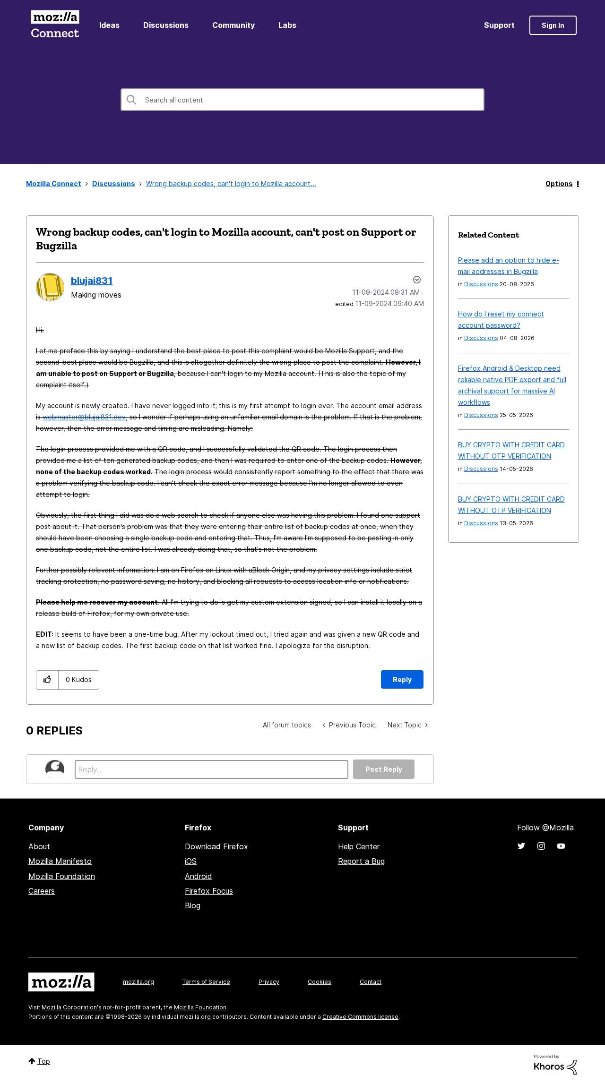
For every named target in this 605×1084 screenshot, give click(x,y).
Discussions (166, 25)
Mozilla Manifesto (60, 861)
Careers (41, 891)
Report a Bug (361, 861)
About (39, 846)
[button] (47, 680)
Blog (192, 905)
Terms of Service (206, 981)
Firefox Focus (209, 891)
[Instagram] (541, 846)
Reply (402, 679)
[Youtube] (561, 846)
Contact (370, 981)
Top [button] (43, 1061)
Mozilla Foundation (61, 876)
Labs (287, 25)
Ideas (109, 25)
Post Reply (383, 769)
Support (499, 25)
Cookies (319, 981)
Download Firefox (216, 846)
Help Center (359, 846)
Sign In (553, 25)
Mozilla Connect (54, 25)
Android (198, 876)
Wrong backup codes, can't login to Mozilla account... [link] (231, 183)
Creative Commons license (360, 1016)
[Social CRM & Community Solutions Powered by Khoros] (555, 1064)
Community (233, 25)
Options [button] (559, 183)
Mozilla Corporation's (72, 1007)
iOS (191, 861)
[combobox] (302, 99)
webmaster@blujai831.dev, (85, 417)
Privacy (269, 981)
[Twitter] (521, 846)
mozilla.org (138, 981)
